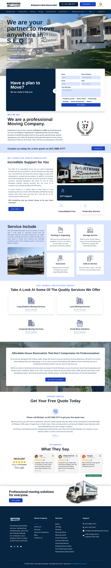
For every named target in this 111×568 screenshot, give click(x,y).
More (90, 11)
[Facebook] (11, 546)
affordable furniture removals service (81, 361)
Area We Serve (51, 11)
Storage (40, 11)
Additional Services (78, 11)
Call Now (54, 435)
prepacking (92, 99)
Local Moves (62, 11)
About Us (37, 527)
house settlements (77, 101)
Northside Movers (62, 543)
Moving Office (22, 11)
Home (36, 524)
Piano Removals (61, 538)
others (89, 101)
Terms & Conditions (41, 532)
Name (63, 74)
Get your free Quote (31, 309)
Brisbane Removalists (63, 546)
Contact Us (101, 11)
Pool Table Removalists (63, 549)
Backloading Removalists (64, 552)
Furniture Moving (61, 540)
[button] (80, 170)
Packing (32, 11)
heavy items (81, 99)
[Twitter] (17, 546)
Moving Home (10, 11)
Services (37, 529)
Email (63, 81)
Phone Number (86, 74)
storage (66, 101)
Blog (36, 535)
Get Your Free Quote (80, 309)
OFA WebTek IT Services (79, 564)
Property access (68, 99)
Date (82, 81)
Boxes (57, 524)
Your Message (66, 87)
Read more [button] (38, 471)
